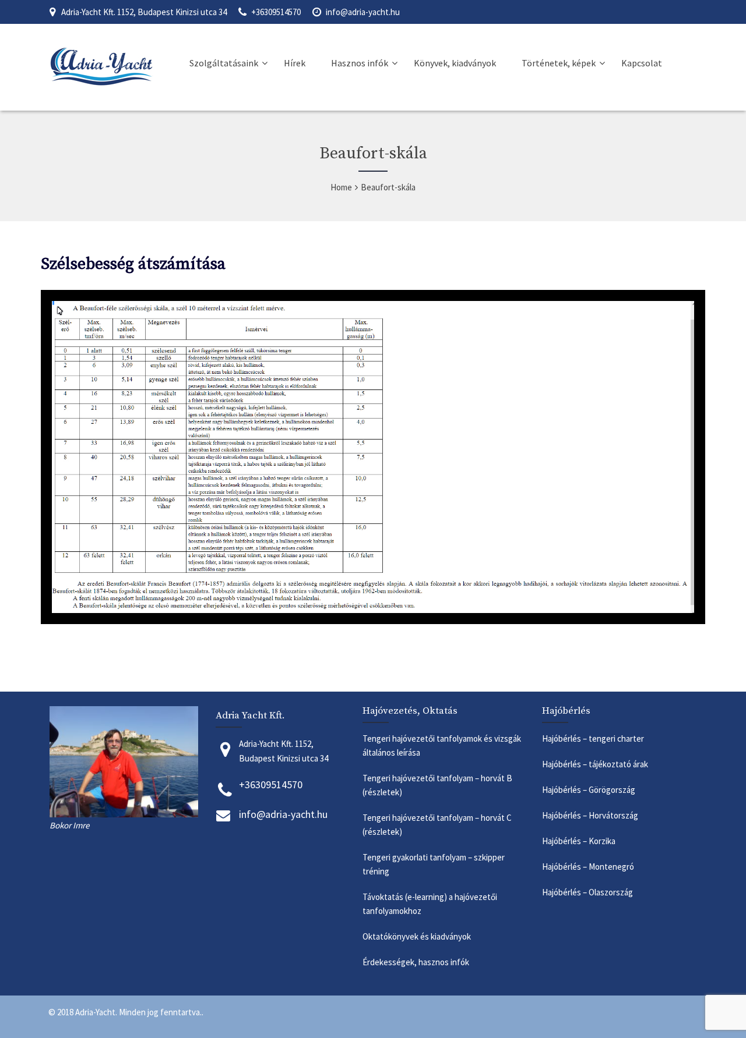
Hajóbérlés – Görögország (589, 789)
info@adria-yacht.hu (363, 11)
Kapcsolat (641, 63)
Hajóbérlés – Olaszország (588, 892)
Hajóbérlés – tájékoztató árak (595, 764)
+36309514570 (276, 11)
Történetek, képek (559, 63)
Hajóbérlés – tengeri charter (593, 738)
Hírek (294, 63)
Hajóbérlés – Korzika (578, 840)
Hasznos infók (359, 63)
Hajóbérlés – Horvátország (591, 815)
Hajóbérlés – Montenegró (590, 866)
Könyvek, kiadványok (455, 63)
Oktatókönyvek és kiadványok (417, 936)
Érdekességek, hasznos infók (417, 962)
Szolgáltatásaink (223, 63)
